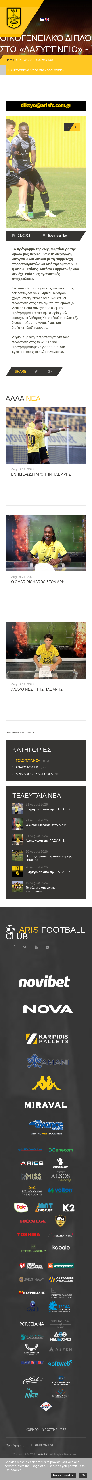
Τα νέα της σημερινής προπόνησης (40, 889)
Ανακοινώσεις (31, 767)
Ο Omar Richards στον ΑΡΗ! (38, 582)
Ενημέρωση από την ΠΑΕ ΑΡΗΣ (41, 474)
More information (63, 1475)
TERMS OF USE (42, 1445)
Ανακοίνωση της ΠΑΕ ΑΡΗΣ (37, 689)
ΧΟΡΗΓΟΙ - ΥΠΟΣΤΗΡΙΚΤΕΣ (46, 1429)
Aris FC (43, 1454)
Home (10, 60)
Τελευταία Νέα (43, 60)
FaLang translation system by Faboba (20, 732)
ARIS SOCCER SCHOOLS (37, 774)
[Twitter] (35, 371)
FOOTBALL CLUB (45, 933)
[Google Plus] (49, 371)
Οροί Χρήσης (15, 1445)
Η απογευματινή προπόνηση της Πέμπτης (49, 857)
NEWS (24, 60)
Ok (83, 1475)
